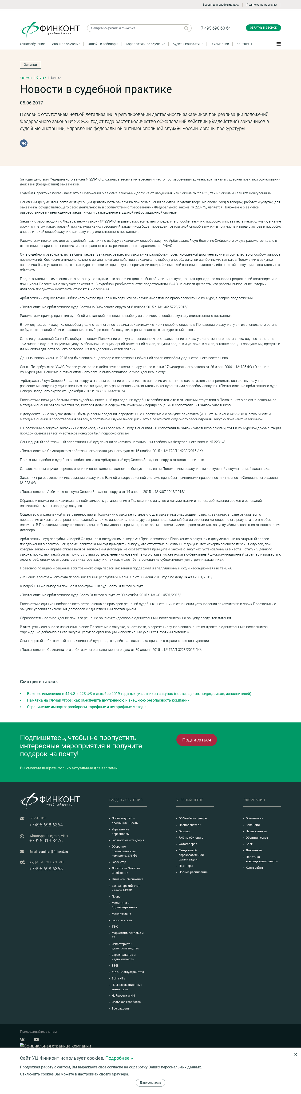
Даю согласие (150, 1082)
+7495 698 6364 (46, 825)
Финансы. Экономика (127, 879)
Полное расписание (193, 872)
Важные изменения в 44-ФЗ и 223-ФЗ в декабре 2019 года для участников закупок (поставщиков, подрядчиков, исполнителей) (139, 693)
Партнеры (186, 866)
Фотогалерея (188, 844)
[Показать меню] (278, 43)
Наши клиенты (256, 831)
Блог (249, 844)
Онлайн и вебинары (103, 44)
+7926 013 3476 (46, 840)
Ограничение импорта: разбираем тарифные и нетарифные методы (86, 707)
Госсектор (119, 862)
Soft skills (118, 978)
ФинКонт (26, 77)
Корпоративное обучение (145, 44)
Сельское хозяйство (126, 1002)
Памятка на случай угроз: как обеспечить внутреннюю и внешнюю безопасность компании (108, 700)
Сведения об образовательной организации (191, 854)
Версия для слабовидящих (221, 4)
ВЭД (115, 965)
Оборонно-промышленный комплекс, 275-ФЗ (125, 851)
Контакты (244, 44)
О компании (219, 44)
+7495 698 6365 (46, 868)
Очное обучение (32, 44)
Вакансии (253, 825)
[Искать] (186, 28)
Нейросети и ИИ (123, 995)
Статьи (41, 77)
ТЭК (115, 926)
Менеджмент (121, 914)
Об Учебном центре (193, 818)
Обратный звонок (263, 27)
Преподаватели (190, 825)
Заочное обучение (66, 44)
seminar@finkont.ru (53, 851)
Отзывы (184, 831)
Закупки (30, 64)
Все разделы (121, 1008)
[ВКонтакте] (24, 143)
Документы (254, 850)
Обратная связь (257, 837)
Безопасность (122, 920)
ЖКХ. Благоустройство (128, 972)
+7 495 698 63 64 (215, 28)
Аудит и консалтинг (188, 44)
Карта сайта (254, 867)
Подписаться (196, 740)
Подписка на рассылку (261, 4)
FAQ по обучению (191, 837)
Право (116, 896)
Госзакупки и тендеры (128, 840)
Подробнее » (119, 1058)
